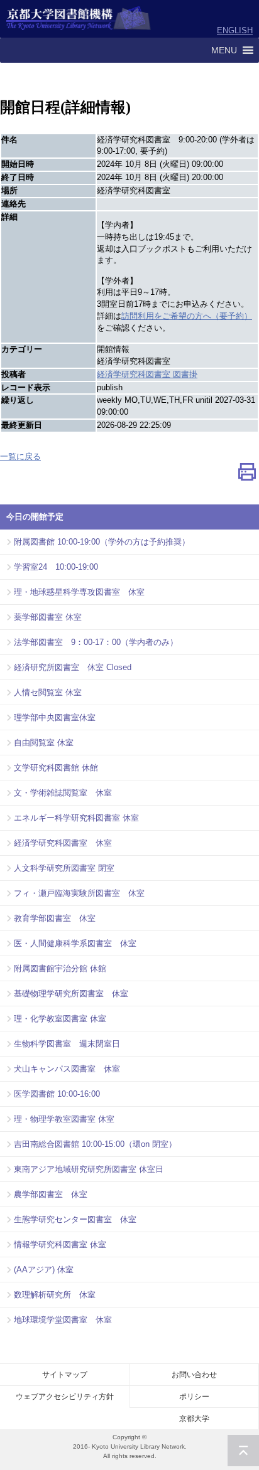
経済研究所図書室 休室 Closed (72, 667)
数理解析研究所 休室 (55, 1294)
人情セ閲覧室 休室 (48, 692)
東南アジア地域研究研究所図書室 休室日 (88, 1169)
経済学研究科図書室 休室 (63, 843)
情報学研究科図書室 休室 (60, 1244)
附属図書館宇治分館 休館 (60, 968)
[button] (224, 50)
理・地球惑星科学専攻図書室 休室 (79, 592)
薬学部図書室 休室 (48, 617)
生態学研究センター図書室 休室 (75, 1219)
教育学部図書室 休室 (55, 918)
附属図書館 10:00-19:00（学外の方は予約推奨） (102, 541)
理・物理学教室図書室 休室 (64, 1119)
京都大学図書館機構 (79, 19)
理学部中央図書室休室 (55, 717)
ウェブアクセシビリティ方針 (65, 1396)
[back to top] (243, 1450)
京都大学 (194, 1418)
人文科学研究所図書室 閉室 (64, 868)
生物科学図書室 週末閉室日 (67, 1043)
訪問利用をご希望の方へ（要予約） (186, 316)
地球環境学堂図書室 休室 (63, 1319)
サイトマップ (64, 1374)
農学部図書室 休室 (50, 1194)
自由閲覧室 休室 (44, 742)
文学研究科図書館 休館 (56, 767)
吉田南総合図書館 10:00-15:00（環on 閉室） (95, 1144)
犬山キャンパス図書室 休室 (67, 1068)
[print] (247, 475)
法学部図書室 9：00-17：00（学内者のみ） (96, 642)
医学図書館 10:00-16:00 (57, 1094)
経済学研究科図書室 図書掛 (147, 374)
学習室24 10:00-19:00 (56, 567)
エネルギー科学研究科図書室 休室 (76, 818)
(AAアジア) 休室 (44, 1269)
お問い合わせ (194, 1374)
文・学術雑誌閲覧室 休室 (63, 792)
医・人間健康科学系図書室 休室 (75, 943)
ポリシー (194, 1396)
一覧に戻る (20, 456)
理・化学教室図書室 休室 (60, 1018)
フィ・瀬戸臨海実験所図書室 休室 (79, 893)
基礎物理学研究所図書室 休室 (71, 993)
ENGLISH (235, 30)
